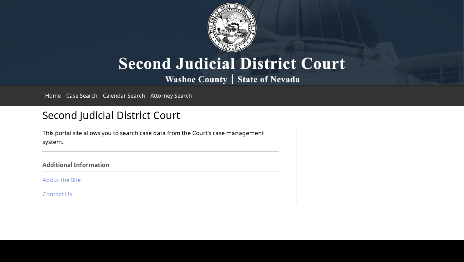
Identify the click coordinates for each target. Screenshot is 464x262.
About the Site (61, 180)
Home (53, 95)
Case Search (81, 95)
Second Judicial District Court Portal (232, 42)
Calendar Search (124, 95)
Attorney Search (171, 95)
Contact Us (57, 194)
